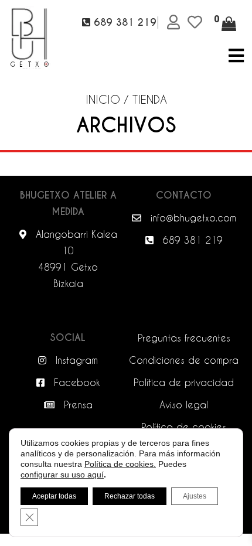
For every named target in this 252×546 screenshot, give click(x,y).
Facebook (75, 382)
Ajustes (194, 496)
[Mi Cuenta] (176, 22)
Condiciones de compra (184, 360)
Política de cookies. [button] (120, 464)
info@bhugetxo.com (191, 217)
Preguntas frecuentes (184, 337)
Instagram (75, 360)
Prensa (76, 404)
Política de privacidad (184, 382)
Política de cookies (183, 426)
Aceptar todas (54, 496)
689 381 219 (191, 239)
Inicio (103, 99)
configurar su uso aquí (62, 474)
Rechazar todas (129, 496)
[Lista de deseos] (196, 22)
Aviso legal (183, 404)
